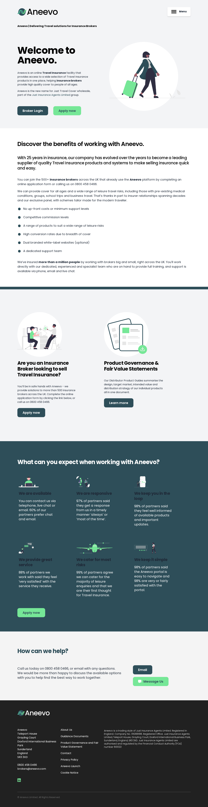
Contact (66, 753)
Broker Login (33, 111)
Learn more (118, 403)
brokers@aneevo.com (31, 769)
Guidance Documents (74, 736)
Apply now (67, 111)
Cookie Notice (69, 773)
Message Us (153, 681)
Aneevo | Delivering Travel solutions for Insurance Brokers (57, 26)
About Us (66, 730)
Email (142, 670)
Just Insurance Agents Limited (51, 95)
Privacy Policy (69, 760)
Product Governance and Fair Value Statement (79, 745)
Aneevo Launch (70, 766)
